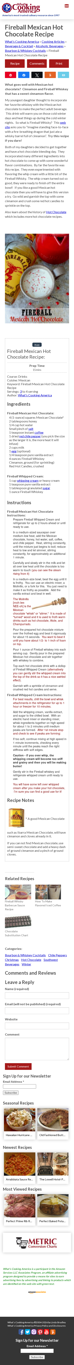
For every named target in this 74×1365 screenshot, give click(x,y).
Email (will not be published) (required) (33, 1004)
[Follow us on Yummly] (52, 1332)
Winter (26, 964)
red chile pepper (30, 436)
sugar (46, 488)
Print (59, 63)
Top (69, 1359)
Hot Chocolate (56, 212)
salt (30, 429)
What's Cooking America (22, 41)
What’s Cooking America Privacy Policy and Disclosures (36, 1325)
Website (11, 1019)
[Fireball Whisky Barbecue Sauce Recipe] (18, 892)
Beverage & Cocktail (19, 46)
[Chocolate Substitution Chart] (18, 921)
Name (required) (17, 989)
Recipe (15, 63)
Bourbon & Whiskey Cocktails (25, 50)
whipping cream (27, 480)
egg (14, 451)
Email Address (13, 1081)
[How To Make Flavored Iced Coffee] (48, 892)
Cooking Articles (53, 41)
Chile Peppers (57, 955)
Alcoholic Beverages (50, 46)
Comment (12, 1034)
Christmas (12, 959)
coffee (39, 432)
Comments (37, 63)
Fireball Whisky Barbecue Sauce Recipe (15, 905)
